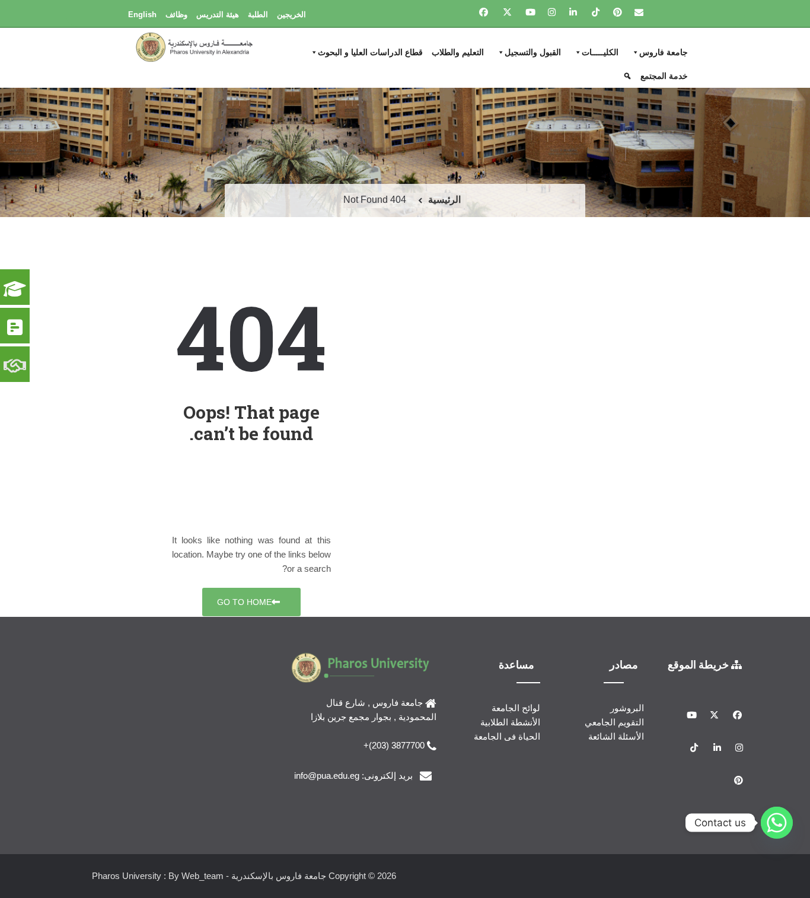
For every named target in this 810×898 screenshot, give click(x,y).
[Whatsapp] (777, 823)
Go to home (244, 602)
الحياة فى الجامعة (507, 736)
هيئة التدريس (217, 14)
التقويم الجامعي (614, 722)
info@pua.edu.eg (326, 775)
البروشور (627, 708)
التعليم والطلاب (458, 52)
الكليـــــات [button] (600, 52)
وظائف (176, 14)
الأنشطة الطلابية (510, 722)
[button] (628, 76)
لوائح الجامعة (516, 708)
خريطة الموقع (699, 664)
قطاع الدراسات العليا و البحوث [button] (370, 52)
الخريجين (291, 14)
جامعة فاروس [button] (663, 52)
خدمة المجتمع (664, 76)
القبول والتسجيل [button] (533, 52)
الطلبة (258, 14)
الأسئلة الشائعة (616, 736)
